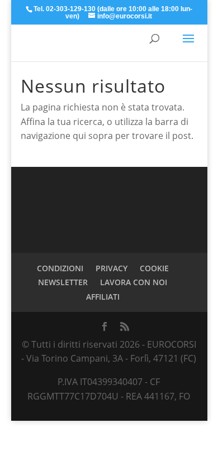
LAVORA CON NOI (133, 282)
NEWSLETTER (63, 282)
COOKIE (154, 268)
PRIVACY (111, 268)
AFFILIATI (103, 296)
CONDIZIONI (60, 268)
